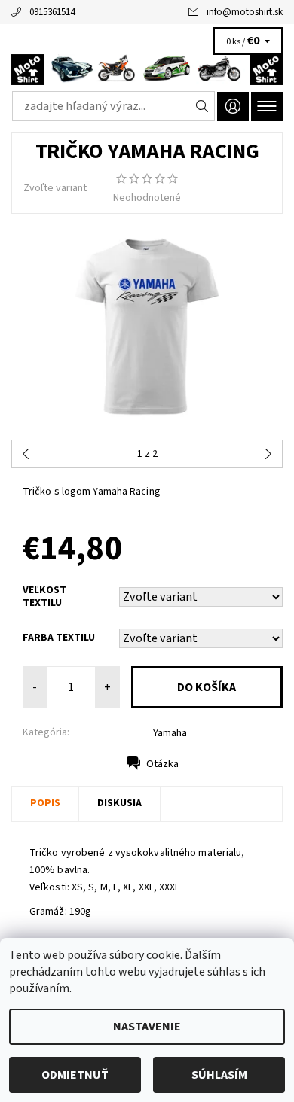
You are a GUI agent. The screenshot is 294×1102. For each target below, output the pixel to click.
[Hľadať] (202, 106)
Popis (45, 803)
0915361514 (52, 12)
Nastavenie (147, 1026)
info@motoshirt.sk (245, 12)
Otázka (162, 764)
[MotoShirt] (147, 69)
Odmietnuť (75, 1075)
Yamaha (170, 733)
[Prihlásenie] (233, 106)
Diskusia (119, 803)
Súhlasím (219, 1075)
